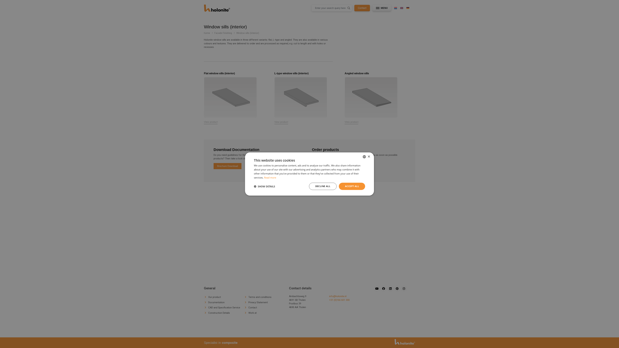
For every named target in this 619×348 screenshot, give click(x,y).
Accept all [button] (352, 186)
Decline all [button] (322, 186)
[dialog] (309, 174)
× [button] (369, 156)
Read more (270, 177)
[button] (264, 186)
